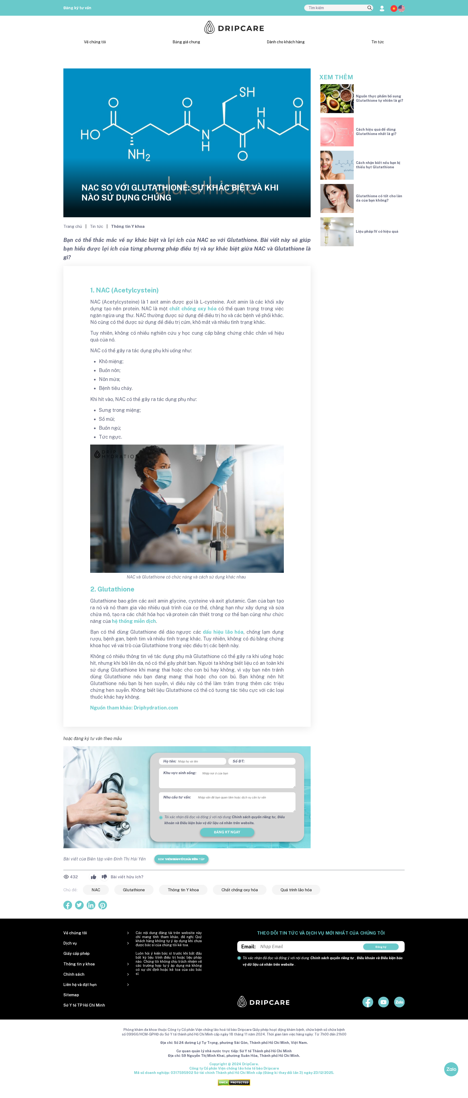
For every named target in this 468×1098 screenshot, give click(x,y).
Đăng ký (380, 946)
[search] (369, 8)
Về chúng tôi (95, 42)
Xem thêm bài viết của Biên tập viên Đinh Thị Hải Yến (181, 859)
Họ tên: (169, 761)
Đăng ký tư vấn (77, 8)
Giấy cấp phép (76, 953)
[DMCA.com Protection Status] (234, 1082)
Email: (248, 946)
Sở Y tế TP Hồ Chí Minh (84, 1005)
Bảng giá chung (186, 42)
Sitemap (71, 995)
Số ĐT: (239, 761)
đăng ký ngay (227, 832)
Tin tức (377, 42)
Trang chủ (73, 226)
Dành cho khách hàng (286, 42)
